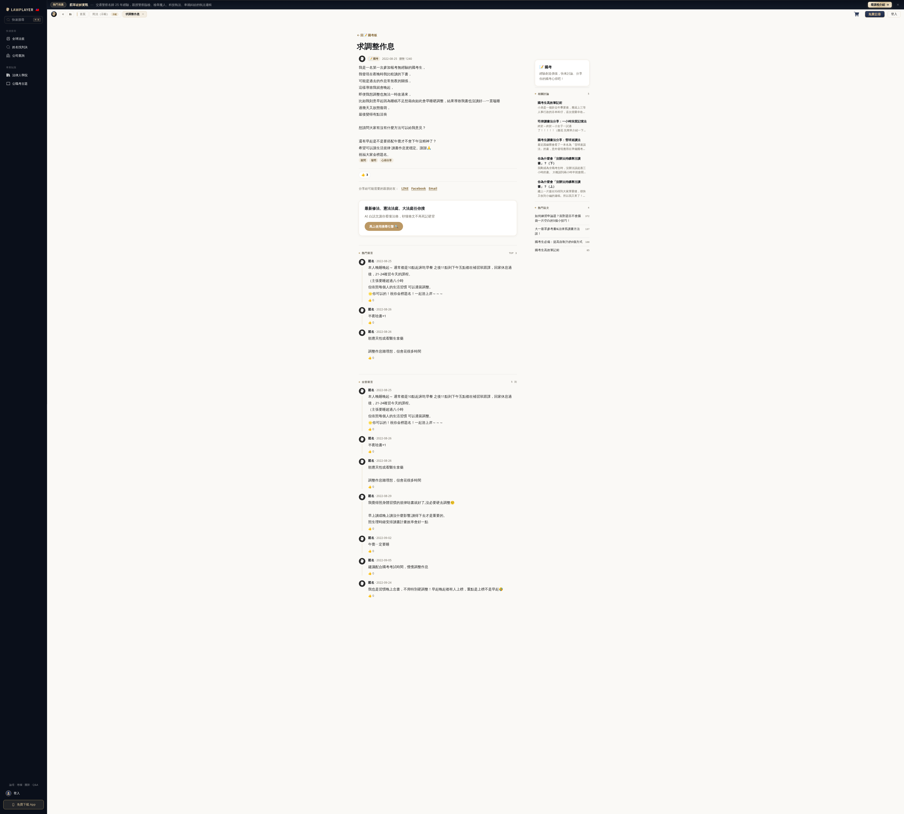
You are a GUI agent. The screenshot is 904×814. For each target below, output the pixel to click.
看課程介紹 (880, 4)
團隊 (27, 784)
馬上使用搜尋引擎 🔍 (383, 226)
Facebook (418, 188)
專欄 (19, 784)
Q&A (35, 784)
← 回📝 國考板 (367, 35)
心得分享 (386, 160)
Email (433, 188)
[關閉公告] (898, 5)
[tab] (83, 14)
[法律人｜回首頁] (53, 14)
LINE (404, 188)
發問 (373, 160)
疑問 (363, 160)
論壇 (11, 784)
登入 (894, 14)
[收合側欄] (63, 14)
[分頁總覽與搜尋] (71, 14)
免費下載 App (26, 804)
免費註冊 (874, 14)
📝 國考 (373, 58)
